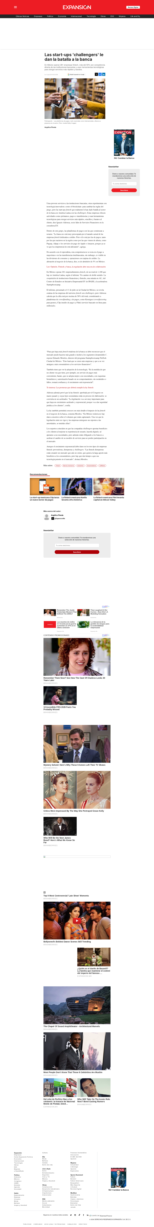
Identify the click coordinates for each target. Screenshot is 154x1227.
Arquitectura (47, 1193)
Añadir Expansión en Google (77, 74)
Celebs (45, 1163)
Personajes (75, 1201)
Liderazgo (74, 1167)
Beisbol (73, 1179)
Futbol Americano (77, 1181)
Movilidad (46, 1207)
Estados (17, 1185)
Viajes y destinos (77, 1199)
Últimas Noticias (22, 16)
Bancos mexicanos (68, 465)
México (17, 1179)
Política (50, 16)
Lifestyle (74, 1187)
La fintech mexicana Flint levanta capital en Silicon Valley (108, 498)
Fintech (58, 465)
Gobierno (17, 1177)
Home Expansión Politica (23, 1157)
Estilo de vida (47, 1165)
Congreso (17, 1181)
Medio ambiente (48, 1201)
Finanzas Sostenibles (79, 1153)
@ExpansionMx (59, 518)
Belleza (17, 1203)
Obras (103, 16)
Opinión (17, 1187)
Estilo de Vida (76, 1205)
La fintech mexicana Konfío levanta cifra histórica (74, 498)
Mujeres (122, 16)
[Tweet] (96, 74)
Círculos (17, 1199)
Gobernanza (46, 1205)
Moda (16, 1201)
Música (45, 1179)
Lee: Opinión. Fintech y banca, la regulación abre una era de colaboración (76, 266)
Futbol (73, 1177)
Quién (16, 1193)
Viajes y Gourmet (20, 1205)
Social (44, 1203)
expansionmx (72, 1215)
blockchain (80, 465)
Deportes (45, 1175)
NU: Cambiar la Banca (124, 158)
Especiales (75, 1171)
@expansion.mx (79, 1214)
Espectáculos (19, 1195)
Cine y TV (46, 1177)
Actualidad (74, 1165)
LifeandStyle (19, 1171)
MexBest (74, 1193)
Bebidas (74, 1197)
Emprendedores (91, 465)
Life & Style (46, 1169)
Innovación (75, 1155)
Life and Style (136, 16)
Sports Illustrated (77, 1175)
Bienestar (74, 1203)
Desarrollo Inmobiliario (51, 1189)
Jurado (73, 1207)
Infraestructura (47, 1191)
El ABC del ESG (76, 1157)
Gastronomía (75, 1195)
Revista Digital (133, 7)
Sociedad (17, 1189)
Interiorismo (46, 1195)
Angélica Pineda (57, 515)
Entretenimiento (48, 1173)
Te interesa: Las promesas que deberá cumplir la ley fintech (70, 387)
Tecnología (91, 16)
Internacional (76, 16)
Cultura (45, 1153)
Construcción (47, 1187)
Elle (43, 1157)
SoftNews (102, 465)
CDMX (16, 1183)
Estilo (44, 1171)
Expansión (18, 1153)
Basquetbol (75, 1183)
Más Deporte (75, 1185)
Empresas (38, 16)
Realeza (17, 1197)
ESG (112, 16)
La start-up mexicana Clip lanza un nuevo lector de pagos (44, 498)
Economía (62, 16)
